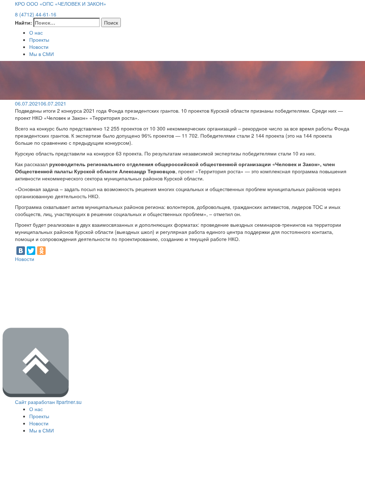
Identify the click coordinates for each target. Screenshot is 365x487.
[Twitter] (31, 250)
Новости (38, 46)
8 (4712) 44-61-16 (35, 14)
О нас (36, 32)
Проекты (39, 39)
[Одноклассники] (41, 250)
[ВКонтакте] (20, 250)
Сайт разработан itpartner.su (48, 401)
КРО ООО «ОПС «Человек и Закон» (60, 3)
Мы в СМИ (41, 53)
